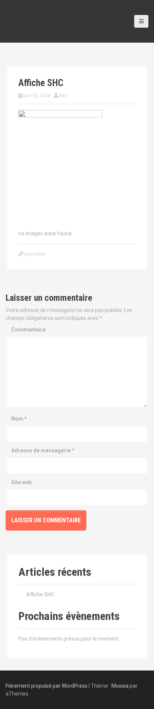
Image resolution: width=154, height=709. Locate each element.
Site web (21, 482)
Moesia (120, 686)
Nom (19, 419)
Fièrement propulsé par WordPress (46, 686)
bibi (63, 95)
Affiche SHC (40, 595)
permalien (34, 254)
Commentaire (28, 330)
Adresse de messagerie (42, 450)
